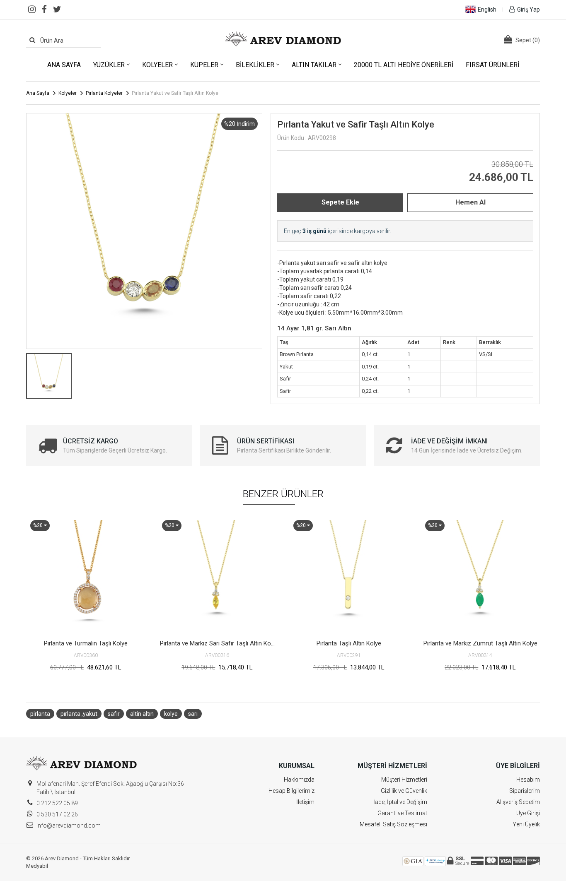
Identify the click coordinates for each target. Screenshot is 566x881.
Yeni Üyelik (526, 824)
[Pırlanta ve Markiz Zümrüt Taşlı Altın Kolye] (480, 575)
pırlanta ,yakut (78, 713)
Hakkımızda (299, 779)
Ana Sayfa (64, 65)
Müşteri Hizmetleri (404, 779)
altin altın (142, 713)
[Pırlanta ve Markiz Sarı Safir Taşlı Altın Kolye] (217, 575)
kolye (171, 713)
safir (114, 713)
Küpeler (204, 65)
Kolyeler (157, 65)
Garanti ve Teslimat (402, 813)
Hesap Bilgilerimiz (291, 790)
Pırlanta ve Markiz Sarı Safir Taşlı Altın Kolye (218, 643)
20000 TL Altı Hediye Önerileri (403, 65)
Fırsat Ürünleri (492, 65)
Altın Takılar (314, 65)
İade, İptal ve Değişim (400, 802)
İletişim (305, 802)
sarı (193, 713)
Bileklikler (255, 65)
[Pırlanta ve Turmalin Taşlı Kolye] (85, 575)
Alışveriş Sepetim (518, 802)
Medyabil (37, 866)
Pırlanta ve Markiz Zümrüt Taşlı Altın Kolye (480, 643)
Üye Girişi (528, 813)
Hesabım (528, 779)
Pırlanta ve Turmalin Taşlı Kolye (86, 643)
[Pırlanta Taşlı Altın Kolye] (348, 575)
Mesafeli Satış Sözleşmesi (393, 824)
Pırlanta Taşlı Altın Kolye (349, 643)
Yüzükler (109, 65)
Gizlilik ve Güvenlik (404, 790)
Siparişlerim (524, 790)
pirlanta (40, 713)
